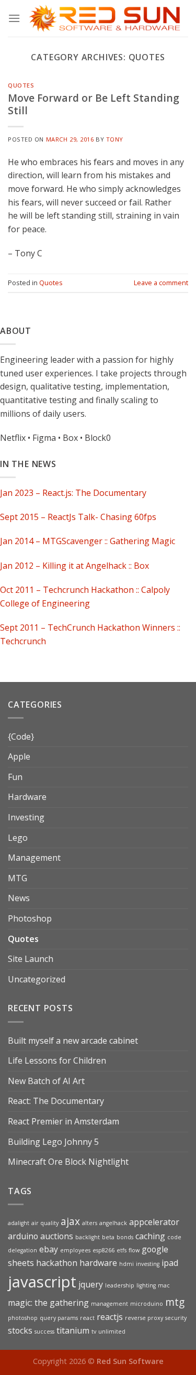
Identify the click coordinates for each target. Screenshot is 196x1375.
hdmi (126, 1264)
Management (34, 857)
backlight (87, 1237)
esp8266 (103, 1250)
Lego (18, 837)
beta (108, 1237)
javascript (42, 1281)
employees (75, 1250)
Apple (19, 756)
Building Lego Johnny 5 (53, 1141)
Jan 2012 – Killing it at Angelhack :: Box (74, 565)
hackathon (56, 1263)
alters (89, 1223)
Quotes (21, 85)
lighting (146, 1285)
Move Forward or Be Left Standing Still (93, 104)
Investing (26, 817)
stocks (20, 1330)
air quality (45, 1223)
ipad (170, 1263)
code (174, 1237)
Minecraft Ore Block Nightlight (68, 1161)
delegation (22, 1250)
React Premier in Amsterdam (63, 1121)
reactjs (110, 1317)
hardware (98, 1263)
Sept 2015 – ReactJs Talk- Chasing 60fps (78, 517)
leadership (119, 1285)
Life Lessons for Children (57, 1060)
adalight (18, 1223)
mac (164, 1285)
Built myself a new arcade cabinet (73, 1040)
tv (93, 1331)
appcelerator (154, 1222)
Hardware (27, 797)
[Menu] (14, 18)
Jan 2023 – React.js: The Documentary (73, 493)
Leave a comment (161, 282)
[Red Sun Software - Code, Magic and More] (104, 19)
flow (134, 1250)
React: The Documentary (56, 1101)
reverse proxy (144, 1318)
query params (59, 1318)
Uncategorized (36, 979)
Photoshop (30, 918)
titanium (72, 1330)
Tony (114, 139)
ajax (70, 1221)
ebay (48, 1249)
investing (147, 1264)
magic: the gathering (48, 1302)
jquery (90, 1284)
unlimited (111, 1331)
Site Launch (30, 959)
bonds (125, 1237)
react (87, 1318)
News (19, 898)
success (44, 1331)
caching (150, 1236)
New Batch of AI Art (46, 1081)
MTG (17, 878)
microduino (146, 1303)
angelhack (113, 1223)
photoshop (23, 1318)
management (109, 1303)
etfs (121, 1250)
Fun (15, 777)
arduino (23, 1236)
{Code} (21, 736)
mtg (175, 1302)
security (176, 1318)
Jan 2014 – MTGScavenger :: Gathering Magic (87, 541)
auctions (56, 1236)
